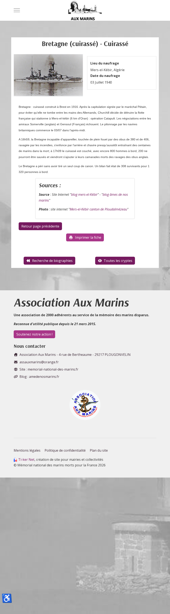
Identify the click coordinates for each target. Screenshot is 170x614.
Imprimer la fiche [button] (88, 237)
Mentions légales (27, 450)
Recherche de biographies (52, 260)
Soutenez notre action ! (34, 334)
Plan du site (99, 450)
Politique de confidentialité (65, 450)
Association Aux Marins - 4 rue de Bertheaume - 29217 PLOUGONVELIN (75, 354)
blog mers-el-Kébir (84, 194)
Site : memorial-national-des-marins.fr (48, 369)
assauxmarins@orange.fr (39, 362)
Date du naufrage (105, 75)
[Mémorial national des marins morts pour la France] (85, 10)
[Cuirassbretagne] (48, 76)
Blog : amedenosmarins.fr (39, 376)
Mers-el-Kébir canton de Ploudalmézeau (98, 209)
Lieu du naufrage (104, 63)
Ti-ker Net (26, 459)
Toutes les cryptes (118, 260)
